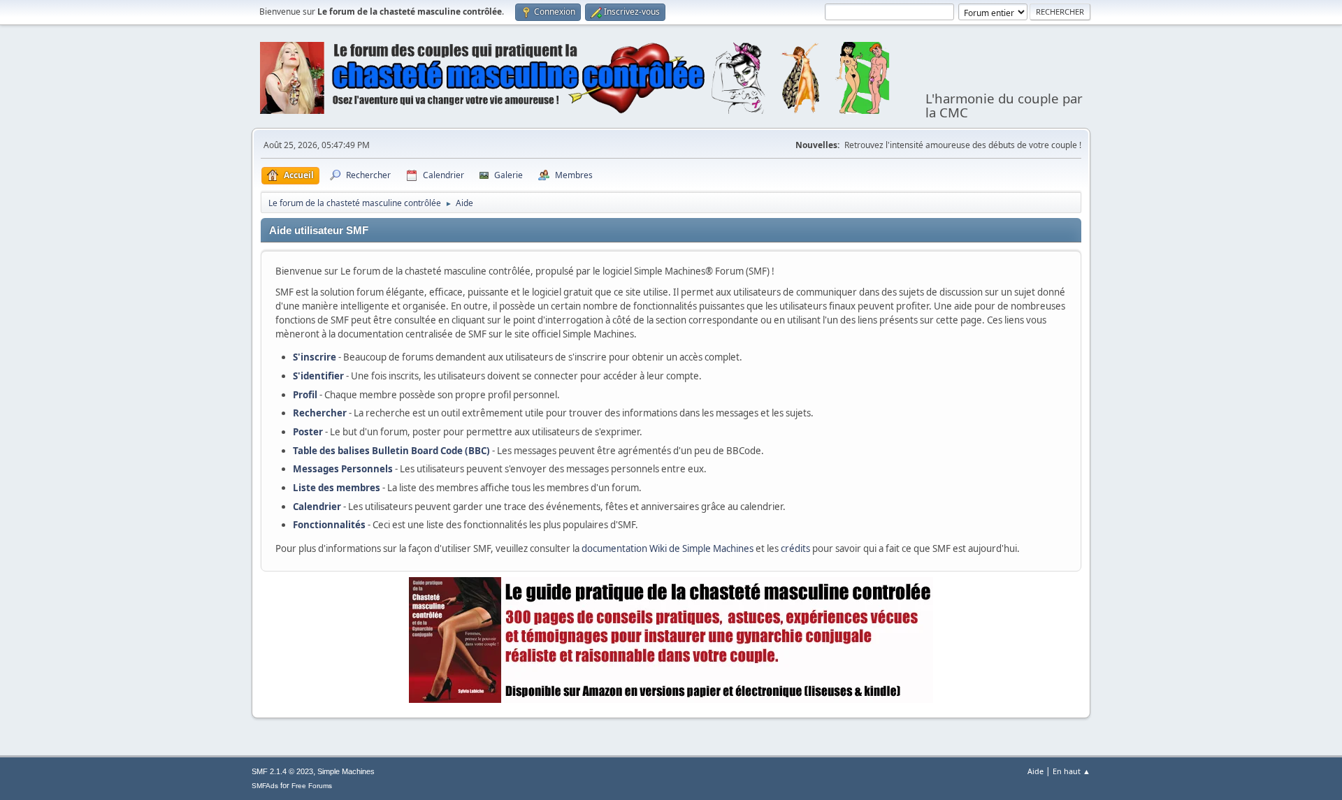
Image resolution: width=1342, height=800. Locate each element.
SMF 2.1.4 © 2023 (282, 771)
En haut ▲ (1071, 771)
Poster (308, 432)
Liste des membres (336, 487)
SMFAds (265, 786)
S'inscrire (314, 357)
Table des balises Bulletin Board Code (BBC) (391, 450)
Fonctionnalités (329, 524)
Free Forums (311, 786)
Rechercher (320, 413)
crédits (795, 548)
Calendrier (317, 506)
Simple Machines (346, 771)
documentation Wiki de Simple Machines (667, 548)
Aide (1035, 771)
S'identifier (318, 376)
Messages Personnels (343, 469)
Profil (305, 394)
